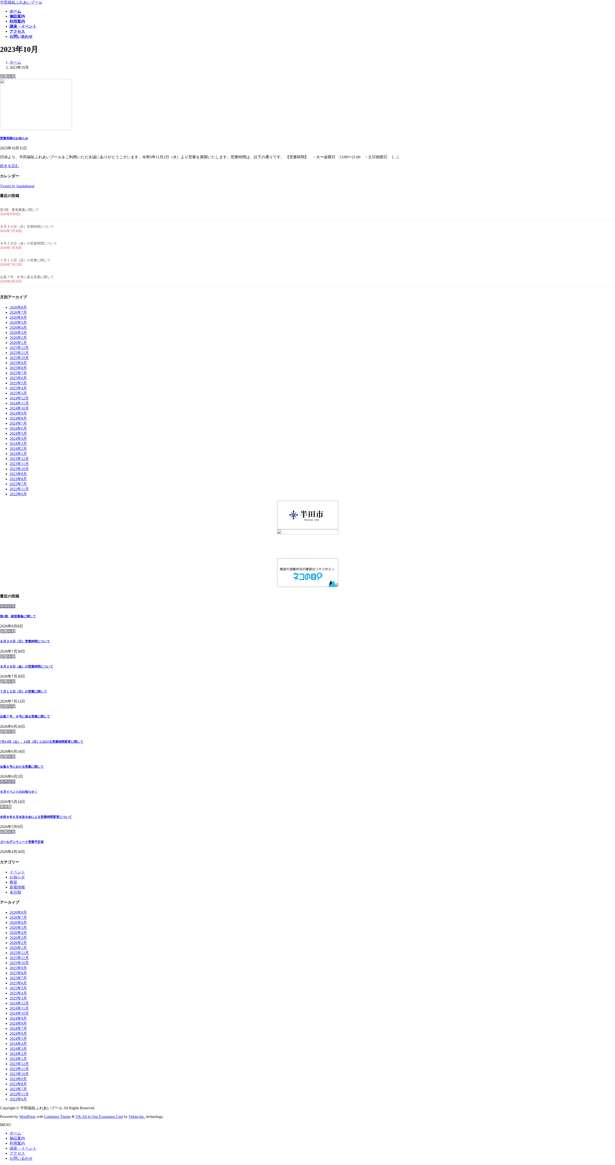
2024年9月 (18, 413)
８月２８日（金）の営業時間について (28, 243)
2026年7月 (18, 312)
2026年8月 (18, 307)
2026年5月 (18, 322)
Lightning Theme (57, 1117)
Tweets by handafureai (17, 186)
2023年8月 (18, 479)
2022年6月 (18, 494)
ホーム (15, 1133)
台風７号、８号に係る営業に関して (27, 277)
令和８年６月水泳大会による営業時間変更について (36, 817)
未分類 (15, 892)
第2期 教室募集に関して (19, 210)
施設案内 (17, 1138)
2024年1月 (18, 454)
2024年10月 (19, 408)
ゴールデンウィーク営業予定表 (22, 842)
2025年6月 (18, 378)
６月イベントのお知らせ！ (18, 791)
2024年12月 (19, 398)
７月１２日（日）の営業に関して (25, 260)
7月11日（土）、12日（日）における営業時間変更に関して (41, 741)
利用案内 (17, 1143)
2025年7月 (18, 373)
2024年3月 (18, 443)
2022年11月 (19, 489)
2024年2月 (18, 449)
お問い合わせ (21, 1158)
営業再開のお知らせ (14, 138)
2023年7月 (18, 484)
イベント (17, 872)
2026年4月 (18, 327)
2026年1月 (18, 343)
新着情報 (17, 887)
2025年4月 (18, 388)
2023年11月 (19, 464)
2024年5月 (18, 433)
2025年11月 (19, 353)
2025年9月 (18, 363)
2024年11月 (19, 403)
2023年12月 (19, 459)
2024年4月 (18, 438)
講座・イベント (23, 1148)
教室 (13, 882)
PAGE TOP (598, 1125)
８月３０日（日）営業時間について (27, 226)
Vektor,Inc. (137, 1117)
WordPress (27, 1117)
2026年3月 (18, 333)
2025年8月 (18, 368)
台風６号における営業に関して (22, 766)
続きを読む (9, 166)
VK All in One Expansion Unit (99, 1117)
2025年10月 (19, 358)
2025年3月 (18, 393)
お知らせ (17, 877)
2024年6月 (18, 428)
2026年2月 (18, 338)
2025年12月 (19, 348)
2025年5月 (18, 383)
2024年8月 (18, 418)
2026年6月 (18, 317)
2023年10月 (19, 469)
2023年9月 (18, 474)
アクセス (17, 1153)
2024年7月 (18, 423)
